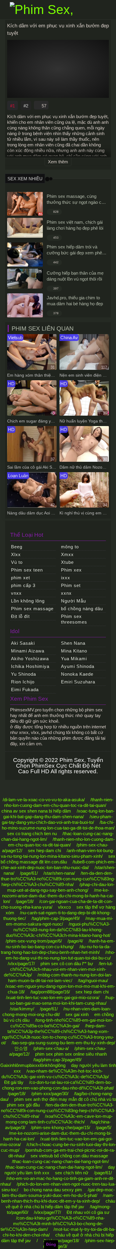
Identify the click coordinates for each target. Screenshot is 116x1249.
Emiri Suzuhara (78, 681)
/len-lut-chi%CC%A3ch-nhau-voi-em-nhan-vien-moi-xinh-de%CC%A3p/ (58, 969)
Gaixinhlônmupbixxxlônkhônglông (32, 1065)
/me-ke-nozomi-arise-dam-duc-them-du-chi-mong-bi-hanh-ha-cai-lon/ (58, 896)
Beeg (16, 546)
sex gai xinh (77, 1014)
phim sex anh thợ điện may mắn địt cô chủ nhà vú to (65, 1099)
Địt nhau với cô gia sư (88, 1212)
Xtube (67, 562)
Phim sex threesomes (74, 619)
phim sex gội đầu (23, 1104)
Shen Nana (73, 643)
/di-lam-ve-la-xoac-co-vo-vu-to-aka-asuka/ (44, 799)
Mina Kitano (74, 650)
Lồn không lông (28, 600)
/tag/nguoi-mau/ (93, 980)
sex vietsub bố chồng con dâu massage (69, 1155)
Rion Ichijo (23, 681)
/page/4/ (75, 940)
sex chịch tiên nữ (71, 1172)
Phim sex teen (27, 569)
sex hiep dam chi (44, 850)
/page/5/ (103, 1127)
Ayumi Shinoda (77, 666)
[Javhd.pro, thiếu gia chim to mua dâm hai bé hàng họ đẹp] (25, 305)
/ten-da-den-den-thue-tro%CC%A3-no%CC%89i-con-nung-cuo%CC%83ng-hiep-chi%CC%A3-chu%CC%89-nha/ (58, 879)
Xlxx (16, 554)
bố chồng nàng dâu (82, 608)
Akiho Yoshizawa (30, 658)
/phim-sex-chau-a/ (51, 1048)
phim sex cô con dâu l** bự (66, 963)
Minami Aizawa (27, 650)
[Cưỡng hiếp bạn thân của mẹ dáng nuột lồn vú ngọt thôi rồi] (25, 279)
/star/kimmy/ (22, 1008)
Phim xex (71, 569)
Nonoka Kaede (77, 674)
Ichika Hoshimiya (30, 666)
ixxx (65, 577)
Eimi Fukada (25, 689)
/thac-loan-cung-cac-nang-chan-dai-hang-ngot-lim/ (60, 1161)
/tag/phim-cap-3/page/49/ (56, 918)
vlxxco (64, 907)
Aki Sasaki (23, 643)
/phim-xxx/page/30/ (49, 1093)
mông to (70, 546)
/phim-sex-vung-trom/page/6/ (34, 940)
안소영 (21, 1048)
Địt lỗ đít (20, 616)
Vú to (17, 562)
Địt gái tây (13, 1082)
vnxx (16, 593)
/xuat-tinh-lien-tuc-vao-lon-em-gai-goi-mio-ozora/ (52, 997)
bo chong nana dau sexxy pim (53, 1189)
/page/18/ (25, 901)
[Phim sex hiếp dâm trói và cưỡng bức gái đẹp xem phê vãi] (25, 254)
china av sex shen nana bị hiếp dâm (36, 810)
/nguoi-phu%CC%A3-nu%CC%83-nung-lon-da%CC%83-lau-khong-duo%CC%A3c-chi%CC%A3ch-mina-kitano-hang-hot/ (58, 929)
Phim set (71, 585)
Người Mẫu (73, 600)
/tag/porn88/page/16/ (50, 991)
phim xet (20, 577)
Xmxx (67, 554)
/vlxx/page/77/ (47, 1212)
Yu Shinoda (23, 674)
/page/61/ (29, 873)
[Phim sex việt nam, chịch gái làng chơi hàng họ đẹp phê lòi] (25, 228)
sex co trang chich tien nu (32, 833)
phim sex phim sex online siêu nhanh (71, 1054)
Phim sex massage (32, 608)
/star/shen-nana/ (59, 873)
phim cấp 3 (23, 585)
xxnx (66, 593)
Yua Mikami (74, 658)
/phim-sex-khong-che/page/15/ (60, 1127)
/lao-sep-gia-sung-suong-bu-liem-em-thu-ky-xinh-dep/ (63, 1042)
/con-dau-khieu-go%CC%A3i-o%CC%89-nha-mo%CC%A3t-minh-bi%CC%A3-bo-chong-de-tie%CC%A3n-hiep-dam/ (53, 1223)
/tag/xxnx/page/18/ (61, 1240)
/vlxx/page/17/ (21, 963)
